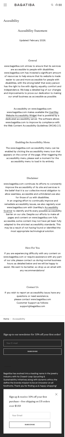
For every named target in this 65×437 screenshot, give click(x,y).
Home (6, 332)
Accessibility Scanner (18, 221)
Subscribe (31, 369)
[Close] (54, 394)
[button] (5, 5)
